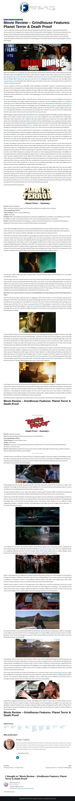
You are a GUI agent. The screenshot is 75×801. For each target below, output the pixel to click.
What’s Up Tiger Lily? (24, 79)
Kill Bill (11, 132)
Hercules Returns (9, 81)
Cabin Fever (61, 672)
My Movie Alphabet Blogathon (48, 727)
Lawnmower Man (33, 304)
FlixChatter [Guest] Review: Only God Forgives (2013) (34, 729)
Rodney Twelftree (23, 740)
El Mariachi (53, 105)
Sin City (30, 125)
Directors (6, 19)
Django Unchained (27, 727)
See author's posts (23, 753)
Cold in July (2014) (62, 727)
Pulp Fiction (41, 103)
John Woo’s (38, 356)
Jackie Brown (30, 117)
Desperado (15, 107)
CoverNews (46, 798)
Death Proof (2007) (13, 727)
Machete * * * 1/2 (55, 727)
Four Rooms (32, 127)
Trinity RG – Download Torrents (25, 788)
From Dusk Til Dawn (45, 549)
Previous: (13, 766)
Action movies (13, 782)
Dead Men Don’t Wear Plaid (15, 77)
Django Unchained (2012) (20, 727)
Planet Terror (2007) (6, 727)
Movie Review (11, 19)
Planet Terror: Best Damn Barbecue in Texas (41, 728)
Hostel (53, 672)
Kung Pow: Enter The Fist (45, 77)
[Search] (72, 17)
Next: (58, 766)
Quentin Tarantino (18, 19)
